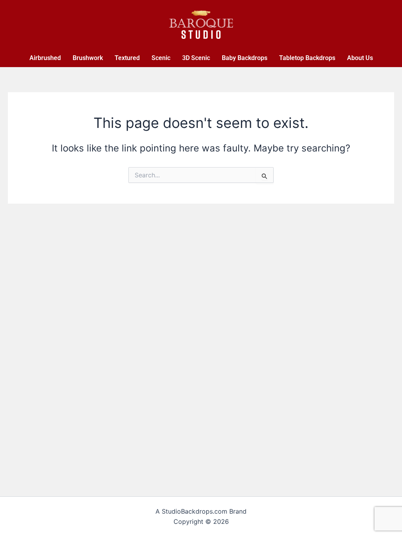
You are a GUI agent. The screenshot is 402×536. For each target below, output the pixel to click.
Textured (127, 58)
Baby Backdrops (244, 58)
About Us (360, 58)
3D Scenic (196, 58)
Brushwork (88, 58)
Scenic (161, 58)
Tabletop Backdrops (307, 58)
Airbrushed (45, 58)
